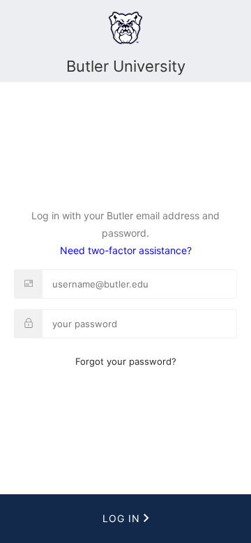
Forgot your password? (125, 361)
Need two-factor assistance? (126, 250)
